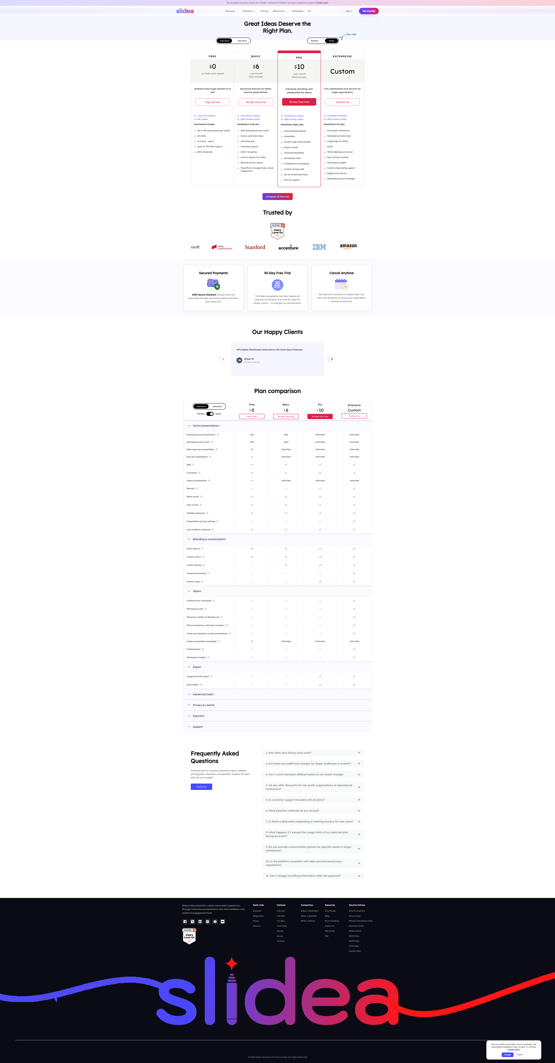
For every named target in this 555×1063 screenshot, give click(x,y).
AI (309, 11)
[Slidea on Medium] (222, 922)
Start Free (252, 416)
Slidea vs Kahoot (308, 921)
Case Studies (330, 911)
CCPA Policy (354, 946)
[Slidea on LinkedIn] (200, 922)
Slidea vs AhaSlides (309, 916)
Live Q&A (281, 921)
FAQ (326, 936)
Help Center (330, 931)
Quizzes (280, 931)
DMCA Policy (354, 936)
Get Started (368, 11)
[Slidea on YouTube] (215, 922)
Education (242, 41)
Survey (280, 936)
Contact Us (342, 102)
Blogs (327, 916)
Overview (281, 911)
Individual (224, 41)
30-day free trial (256, 102)
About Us (257, 926)
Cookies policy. (513, 1049)
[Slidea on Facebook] (185, 922)
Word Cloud (282, 926)
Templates (297, 11)
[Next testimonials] (331, 359)
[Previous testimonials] (223, 359)
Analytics (281, 941)
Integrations (258, 916)
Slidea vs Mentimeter (310, 911)
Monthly (314, 41)
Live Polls (281, 916)
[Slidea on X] (192, 922)
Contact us (201, 787)
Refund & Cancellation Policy (361, 921)
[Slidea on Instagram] (207, 922)
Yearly (331, 41)
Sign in (349, 11)
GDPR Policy (354, 941)
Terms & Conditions (357, 911)
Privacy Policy (355, 916)
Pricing (264, 11)
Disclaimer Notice (356, 926)
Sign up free (212, 102)
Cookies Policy (355, 951)
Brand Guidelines (332, 921)
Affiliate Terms (355, 931)
